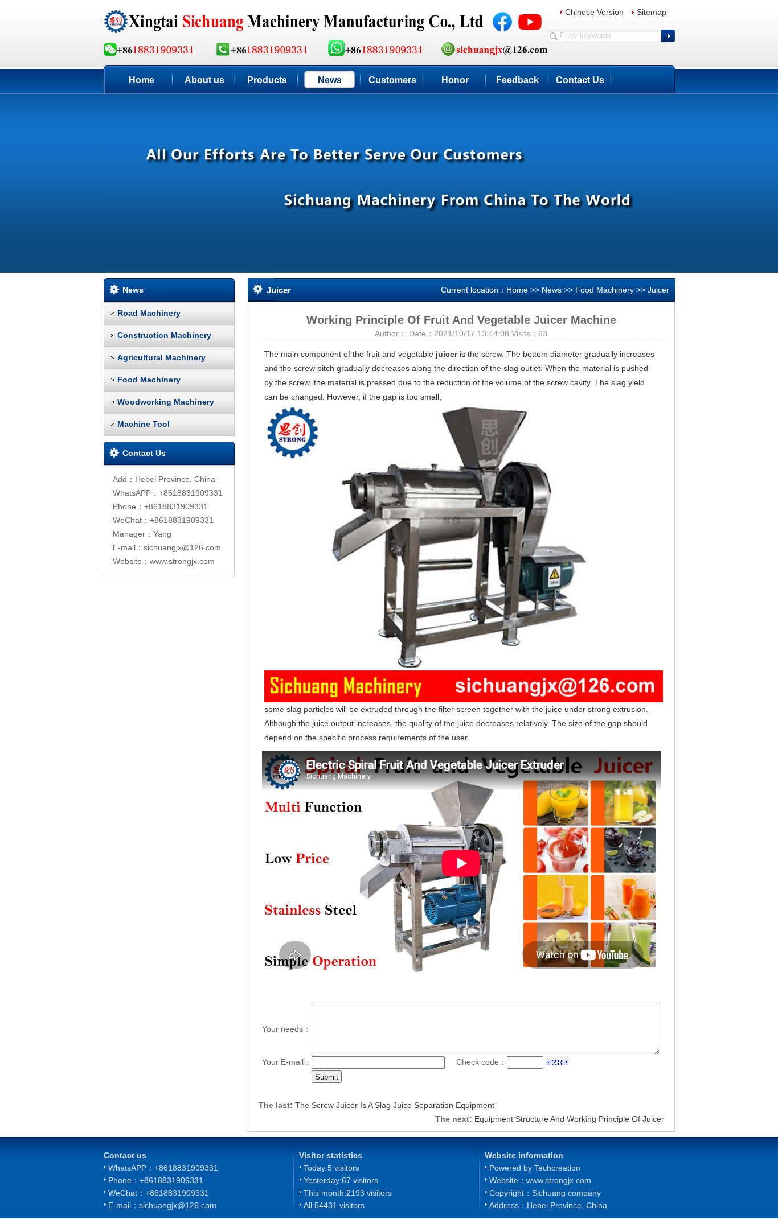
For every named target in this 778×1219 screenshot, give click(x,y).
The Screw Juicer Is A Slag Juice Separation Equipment (394, 1105)
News (330, 80)
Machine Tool (143, 424)
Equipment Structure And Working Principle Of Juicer (569, 1118)
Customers (392, 80)
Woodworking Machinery (165, 401)
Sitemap (651, 12)
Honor (455, 80)
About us (204, 80)
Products (267, 80)
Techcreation (557, 1167)
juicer (446, 354)
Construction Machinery (164, 335)
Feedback (517, 80)
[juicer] (463, 552)
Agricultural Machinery (161, 357)
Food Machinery (149, 379)
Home (141, 80)
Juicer (658, 289)
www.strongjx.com (558, 1180)
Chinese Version (594, 12)
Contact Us (580, 80)
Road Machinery (149, 313)
